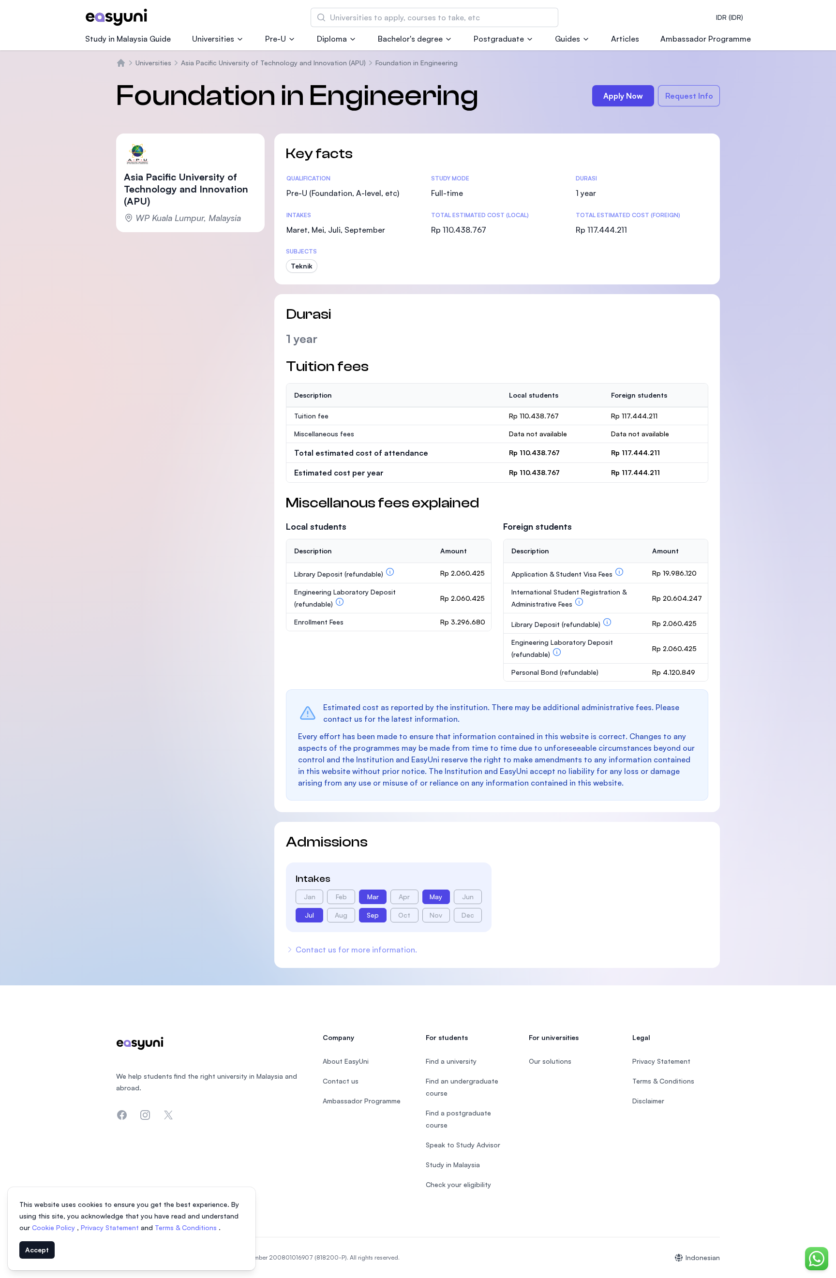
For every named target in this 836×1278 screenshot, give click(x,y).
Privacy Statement (111, 1227)
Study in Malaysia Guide (128, 39)
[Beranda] (121, 63)
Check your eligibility (458, 1184)
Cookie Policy (54, 1227)
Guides (567, 39)
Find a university (451, 1061)
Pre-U (275, 39)
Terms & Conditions (187, 1227)
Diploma (332, 39)
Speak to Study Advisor (463, 1145)
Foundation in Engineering (416, 63)
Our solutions (550, 1061)
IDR (729, 17)
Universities (213, 39)
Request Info (689, 96)
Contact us (340, 1081)
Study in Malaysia (453, 1164)
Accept (37, 1250)
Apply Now (623, 96)
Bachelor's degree (410, 39)
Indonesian (703, 1257)
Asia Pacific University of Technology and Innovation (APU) (273, 63)
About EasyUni (346, 1061)
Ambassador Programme (705, 39)
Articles (625, 39)
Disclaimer (648, 1101)
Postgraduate (499, 39)
